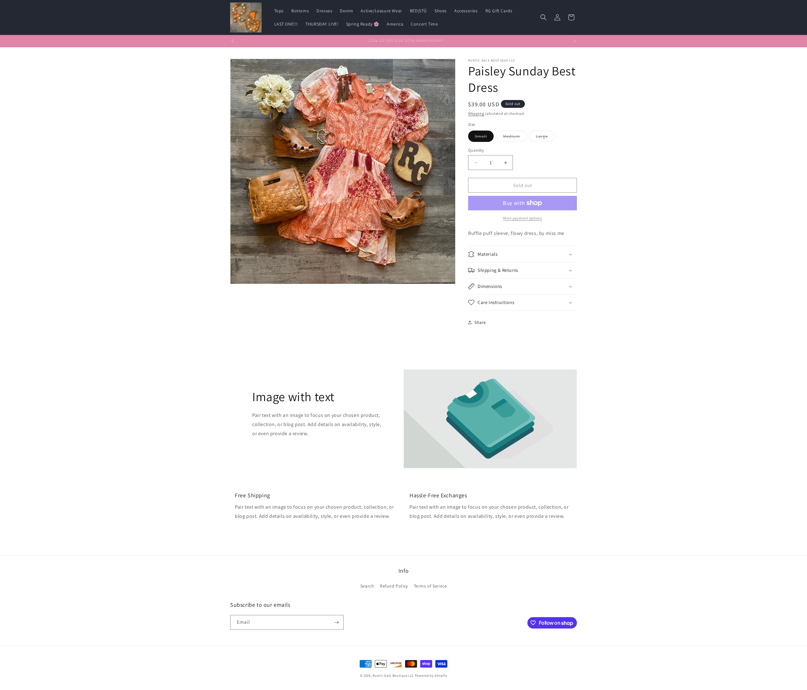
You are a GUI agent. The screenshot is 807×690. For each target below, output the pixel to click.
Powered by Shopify (431, 675)
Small (484, 137)
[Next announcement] (575, 41)
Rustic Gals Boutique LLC (394, 675)
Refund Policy (394, 586)
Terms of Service (430, 586)
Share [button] (480, 322)
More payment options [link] (522, 218)
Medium (515, 137)
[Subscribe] (336, 622)
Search (367, 586)
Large (545, 137)
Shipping (476, 113)
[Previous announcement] (232, 41)
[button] (543, 17)
